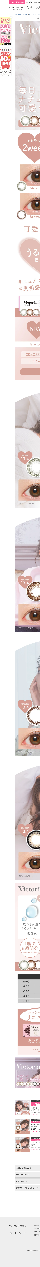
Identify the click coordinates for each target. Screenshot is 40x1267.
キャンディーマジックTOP (21, 14)
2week (35, 9)
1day (30, 9)
